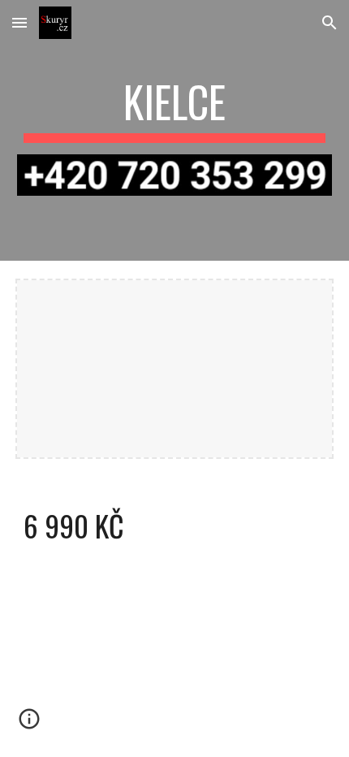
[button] (19, 22)
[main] (175, 109)
